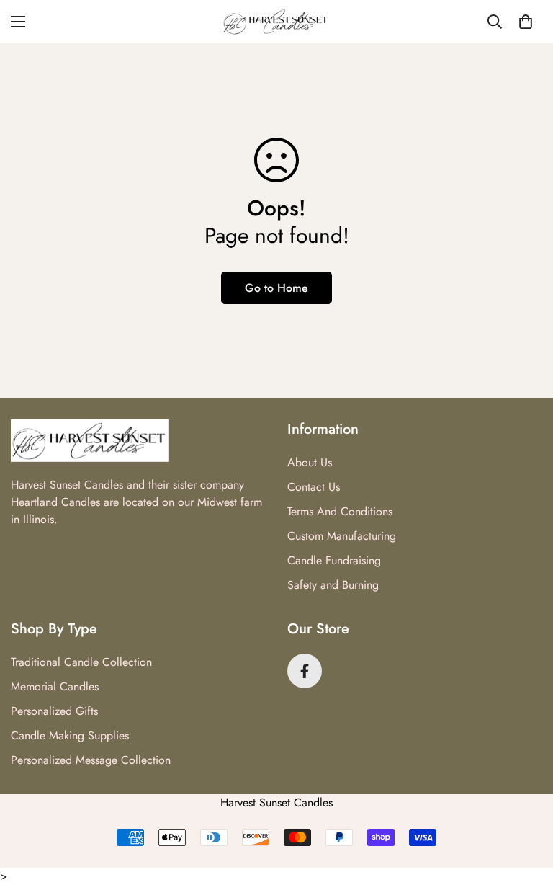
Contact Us (313, 487)
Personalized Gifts (54, 711)
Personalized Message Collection (91, 760)
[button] (525, 21)
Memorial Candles (55, 686)
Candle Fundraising (334, 560)
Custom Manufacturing (341, 536)
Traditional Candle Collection (81, 662)
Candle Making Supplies (70, 735)
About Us (309, 462)
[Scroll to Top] (524, 806)
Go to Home (276, 288)
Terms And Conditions (339, 511)
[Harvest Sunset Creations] (276, 21)
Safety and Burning (333, 585)
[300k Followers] (304, 671)
